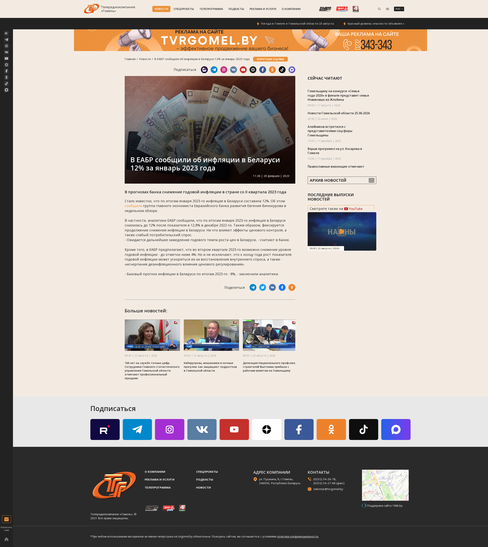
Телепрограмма (211, 9)
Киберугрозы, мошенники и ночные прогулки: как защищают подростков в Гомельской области (210, 366)
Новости (161, 9)
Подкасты (236, 9)
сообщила (133, 205)
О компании (291, 9)
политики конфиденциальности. (298, 536)
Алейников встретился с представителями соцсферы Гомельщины (330, 131)
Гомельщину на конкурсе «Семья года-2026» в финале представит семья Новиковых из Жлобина (338, 95)
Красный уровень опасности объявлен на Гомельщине (366, 23)
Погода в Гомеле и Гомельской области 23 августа (277, 23)
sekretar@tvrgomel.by (328, 489)
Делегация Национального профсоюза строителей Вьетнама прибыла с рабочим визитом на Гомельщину (270, 366)
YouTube (355, 209)
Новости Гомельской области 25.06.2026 (339, 113)
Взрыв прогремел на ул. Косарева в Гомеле (335, 151)
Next (339, 249)
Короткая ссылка (270, 59)
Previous (336, 249)
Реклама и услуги (263, 9)
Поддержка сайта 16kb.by (385, 505)
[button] (291, 335)
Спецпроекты (184, 9)
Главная (130, 59)
